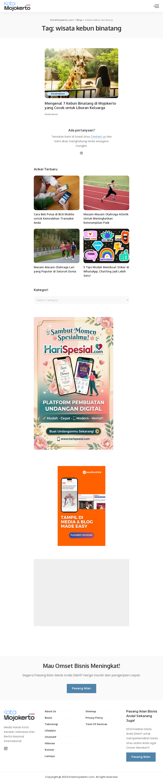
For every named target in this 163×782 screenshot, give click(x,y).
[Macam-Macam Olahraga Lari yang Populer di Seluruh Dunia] (57, 246)
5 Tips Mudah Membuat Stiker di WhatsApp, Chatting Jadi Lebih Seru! (106, 271)
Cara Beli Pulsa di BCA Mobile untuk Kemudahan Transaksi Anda (54, 218)
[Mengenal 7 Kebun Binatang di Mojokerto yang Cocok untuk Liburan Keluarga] (81, 73)
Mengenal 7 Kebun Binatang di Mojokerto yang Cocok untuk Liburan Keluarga (80, 105)
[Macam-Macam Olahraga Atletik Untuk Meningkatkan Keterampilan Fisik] (106, 193)
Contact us (98, 137)
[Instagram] (81, 153)
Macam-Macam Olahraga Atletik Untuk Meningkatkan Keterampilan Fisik (105, 218)
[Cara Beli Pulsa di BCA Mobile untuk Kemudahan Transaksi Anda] (57, 193)
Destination (58, 93)
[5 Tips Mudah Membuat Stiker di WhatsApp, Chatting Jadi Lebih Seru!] (106, 246)
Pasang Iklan (81, 688)
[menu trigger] (156, 6)
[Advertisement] (81, 592)
